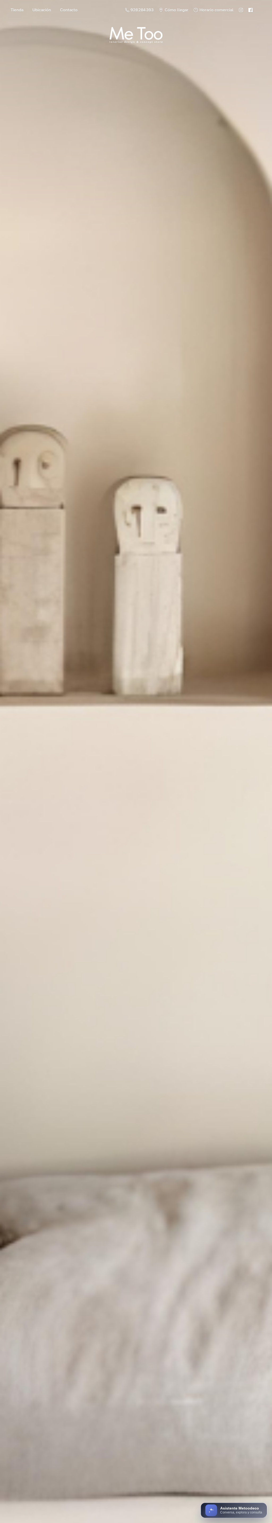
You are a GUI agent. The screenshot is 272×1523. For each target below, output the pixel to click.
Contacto (69, 9)
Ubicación (41, 9)
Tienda (17, 9)
